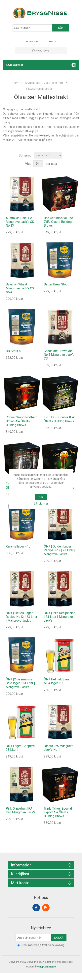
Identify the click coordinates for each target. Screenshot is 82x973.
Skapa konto (34, 41)
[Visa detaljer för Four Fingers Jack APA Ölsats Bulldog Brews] (22, 460)
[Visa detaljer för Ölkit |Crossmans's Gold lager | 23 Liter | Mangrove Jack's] (22, 655)
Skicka (58, 937)
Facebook (36, 907)
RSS (46, 907)
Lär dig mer (41, 503)
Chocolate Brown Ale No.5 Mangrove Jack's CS (59, 354)
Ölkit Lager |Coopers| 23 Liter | (21, 748)
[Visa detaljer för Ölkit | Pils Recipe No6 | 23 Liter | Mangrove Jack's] (60, 589)
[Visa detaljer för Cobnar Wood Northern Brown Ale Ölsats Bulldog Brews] (22, 393)
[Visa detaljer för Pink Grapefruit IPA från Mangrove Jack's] (22, 784)
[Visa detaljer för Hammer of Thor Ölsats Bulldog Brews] (60, 460)
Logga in (51, 41)
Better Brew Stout (56, 284)
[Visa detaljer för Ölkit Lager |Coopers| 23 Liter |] (22, 722)
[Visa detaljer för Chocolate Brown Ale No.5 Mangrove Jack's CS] (60, 327)
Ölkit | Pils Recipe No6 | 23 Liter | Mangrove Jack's (59, 616)
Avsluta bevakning (52, 945)
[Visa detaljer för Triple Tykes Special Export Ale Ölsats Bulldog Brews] (60, 784)
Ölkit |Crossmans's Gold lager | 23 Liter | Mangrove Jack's (20, 683)
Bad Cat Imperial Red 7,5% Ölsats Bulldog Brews (58, 221)
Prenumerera (29, 945)
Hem (16, 82)
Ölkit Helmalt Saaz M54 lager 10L (56, 681)
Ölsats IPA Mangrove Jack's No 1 (58, 748)
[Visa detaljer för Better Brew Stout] (60, 260)
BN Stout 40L (15, 351)
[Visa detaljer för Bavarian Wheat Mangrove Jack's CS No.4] (22, 260)
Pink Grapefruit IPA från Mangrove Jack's (20, 810)
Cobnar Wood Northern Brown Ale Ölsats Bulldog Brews (21, 421)
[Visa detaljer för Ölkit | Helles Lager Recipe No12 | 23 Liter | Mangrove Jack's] (22, 589)
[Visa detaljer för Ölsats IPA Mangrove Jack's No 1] (60, 722)
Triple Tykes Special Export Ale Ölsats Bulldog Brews (58, 812)
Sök (60, 28)
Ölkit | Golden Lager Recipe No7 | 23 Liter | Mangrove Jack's (59, 550)
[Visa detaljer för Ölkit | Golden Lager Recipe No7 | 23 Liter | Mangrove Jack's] (60, 522)
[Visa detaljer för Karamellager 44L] (22, 522)
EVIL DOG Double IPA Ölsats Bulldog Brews (59, 419)
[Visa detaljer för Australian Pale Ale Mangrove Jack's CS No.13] (22, 194)
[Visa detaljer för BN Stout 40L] (22, 327)
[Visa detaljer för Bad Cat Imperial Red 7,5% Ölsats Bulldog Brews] (60, 194)
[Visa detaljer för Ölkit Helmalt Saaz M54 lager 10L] (60, 655)
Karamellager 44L (18, 546)
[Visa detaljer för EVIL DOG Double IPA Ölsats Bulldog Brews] (60, 393)
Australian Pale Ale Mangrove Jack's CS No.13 (20, 221)
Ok (41, 496)
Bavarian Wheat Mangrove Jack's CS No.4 (20, 288)
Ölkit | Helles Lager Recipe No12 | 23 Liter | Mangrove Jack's (21, 616)
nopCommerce (47, 966)
